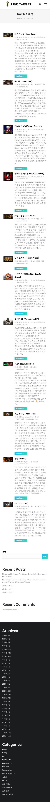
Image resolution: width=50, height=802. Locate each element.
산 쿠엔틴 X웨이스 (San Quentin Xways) (28, 275)
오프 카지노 (6, 784)
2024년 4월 (6, 719)
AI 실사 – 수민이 (8, 592)
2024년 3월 (6, 722)
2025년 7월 (6, 667)
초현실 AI (5, 791)
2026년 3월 (6, 639)
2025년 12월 (6, 649)
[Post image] (8, 35)
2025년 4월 (6, 677)
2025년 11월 (6, 653)
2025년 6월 (6, 670)
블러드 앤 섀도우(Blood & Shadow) (29, 173)
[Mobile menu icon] (45, 4)
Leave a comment (22, 39)
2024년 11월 (6, 694)
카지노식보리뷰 (7, 794)
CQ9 (3, 756)
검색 (4, 552)
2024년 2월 (6, 726)
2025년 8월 (6, 663)
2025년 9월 (6, 660)
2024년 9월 (6, 701)
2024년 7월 (6, 708)
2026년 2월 (6, 642)
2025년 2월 (6, 684)
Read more (20, 76)
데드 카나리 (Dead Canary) (26, 34)
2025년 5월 (6, 674)
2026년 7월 (6, 635)
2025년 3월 (6, 680)
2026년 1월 (6, 646)
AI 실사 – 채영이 (8, 585)
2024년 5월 (6, 715)
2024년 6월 (6, 712)
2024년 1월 (6, 729)
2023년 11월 (6, 736)
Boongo (4, 753)
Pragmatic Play (7, 763)
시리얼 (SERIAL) (21, 503)
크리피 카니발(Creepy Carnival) (28, 126)
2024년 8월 (6, 705)
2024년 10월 (6, 698)
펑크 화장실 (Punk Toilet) (25, 414)
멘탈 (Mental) (20, 459)
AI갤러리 (5, 749)
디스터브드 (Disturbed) (24, 364)
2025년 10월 (6, 656)
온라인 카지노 (7, 787)
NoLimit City (18, 37)
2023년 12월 (6, 733)
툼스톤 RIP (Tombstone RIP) (27, 319)
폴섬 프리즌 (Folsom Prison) (27, 258)
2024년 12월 (6, 691)
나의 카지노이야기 (8, 773)
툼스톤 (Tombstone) (23, 81)
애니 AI (4, 780)
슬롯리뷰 (26, 37)
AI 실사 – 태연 (7, 589)
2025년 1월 (6, 687)
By (33, 37)
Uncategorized (28, 417)
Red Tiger (5, 767)
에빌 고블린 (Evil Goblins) (25, 216)
